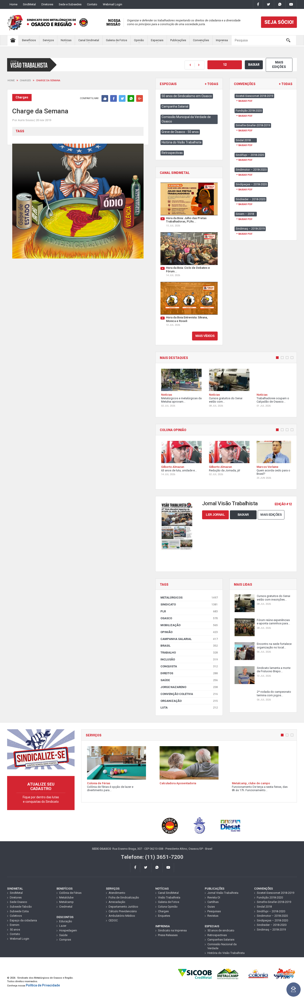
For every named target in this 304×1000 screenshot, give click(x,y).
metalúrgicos (189, 597)
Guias (211, 906)
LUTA (189, 707)
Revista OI (213, 897)
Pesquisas (214, 911)
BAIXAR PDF (245, 101)
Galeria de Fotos (116, 40)
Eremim (14, 925)
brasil (189, 645)
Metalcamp (66, 902)
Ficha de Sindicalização (124, 897)
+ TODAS (211, 84)
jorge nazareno (189, 687)
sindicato (189, 604)
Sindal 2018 (264, 906)
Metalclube (66, 897)
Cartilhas (213, 902)
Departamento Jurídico (123, 906)
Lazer (62, 925)
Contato (92, 4)
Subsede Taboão (21, 906)
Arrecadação (117, 902)
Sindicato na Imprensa (172, 930)
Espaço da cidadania (23, 920)
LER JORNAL (215, 514)
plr (189, 611)
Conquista (189, 666)
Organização (189, 701)
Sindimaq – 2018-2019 (271, 929)
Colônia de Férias (70, 892)
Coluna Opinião (168, 906)
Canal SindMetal (168, 892)
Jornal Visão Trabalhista (222, 892)
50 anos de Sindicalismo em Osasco (187, 96)
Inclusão (189, 659)
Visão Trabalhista (169, 897)
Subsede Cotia (19, 911)
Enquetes (164, 915)
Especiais (157, 40)
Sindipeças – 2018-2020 (272, 920)
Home (13, 4)
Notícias (66, 40)
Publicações (178, 40)
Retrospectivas (172, 153)
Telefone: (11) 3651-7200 (152, 857)
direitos (189, 673)
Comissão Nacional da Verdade (222, 946)
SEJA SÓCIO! (279, 22)
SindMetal (29, 4)
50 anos (15, 929)
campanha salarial (189, 639)
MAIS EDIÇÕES (279, 65)
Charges (25, 80)
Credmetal (65, 906)
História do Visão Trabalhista (181, 142)
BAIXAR (253, 64)
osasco (189, 618)
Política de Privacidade (43, 985)
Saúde (189, 680)
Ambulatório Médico (122, 915)
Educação (65, 921)
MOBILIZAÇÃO (189, 625)
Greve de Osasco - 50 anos (180, 132)
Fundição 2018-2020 (270, 897)
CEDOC (113, 920)
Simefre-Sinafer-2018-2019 (274, 902)
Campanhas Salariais (220, 939)
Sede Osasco (18, 902)
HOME (11, 80)
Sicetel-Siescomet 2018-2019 (275, 892)
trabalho (189, 652)
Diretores (47, 4)
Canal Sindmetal (88, 40)
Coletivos (16, 915)
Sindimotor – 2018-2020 (272, 915)
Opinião (139, 40)
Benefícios (29, 40)
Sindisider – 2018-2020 (271, 925)
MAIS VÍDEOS (205, 336)
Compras (65, 939)
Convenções (201, 40)
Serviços (48, 40)
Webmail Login (112, 4)
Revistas (212, 915)
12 (225, 64)
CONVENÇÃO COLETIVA (189, 694)
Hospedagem (68, 930)
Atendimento (117, 892)
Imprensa (222, 40)
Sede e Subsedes (70, 4)
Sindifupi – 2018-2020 (271, 911)
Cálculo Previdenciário (123, 911)
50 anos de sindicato (220, 930)
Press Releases (168, 935)
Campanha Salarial (175, 106)
